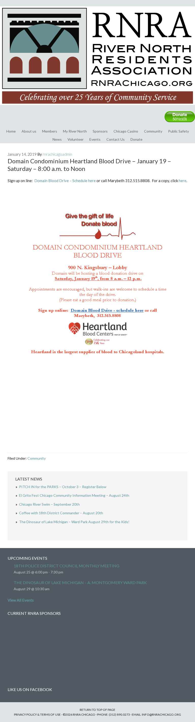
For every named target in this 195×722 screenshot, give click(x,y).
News (57, 139)
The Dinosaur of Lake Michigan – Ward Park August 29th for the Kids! (74, 522)
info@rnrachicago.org (161, 714)
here (182, 180)
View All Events (21, 600)
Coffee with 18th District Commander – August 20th (61, 513)
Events (95, 139)
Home (11, 131)
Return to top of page (97, 710)
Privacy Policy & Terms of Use (37, 714)
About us (29, 131)
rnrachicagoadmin (57, 154)
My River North (75, 131)
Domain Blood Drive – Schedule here (65, 180)
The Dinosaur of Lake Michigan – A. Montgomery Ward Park (80, 582)
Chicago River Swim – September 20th (49, 504)
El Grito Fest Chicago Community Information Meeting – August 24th (74, 495)
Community (153, 131)
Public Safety (178, 131)
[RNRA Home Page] (97, 107)
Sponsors (100, 131)
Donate (136, 139)
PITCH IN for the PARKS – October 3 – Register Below (62, 487)
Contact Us (115, 139)
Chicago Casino (125, 131)
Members (49, 131)
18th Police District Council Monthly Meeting (66, 565)
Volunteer (76, 139)
